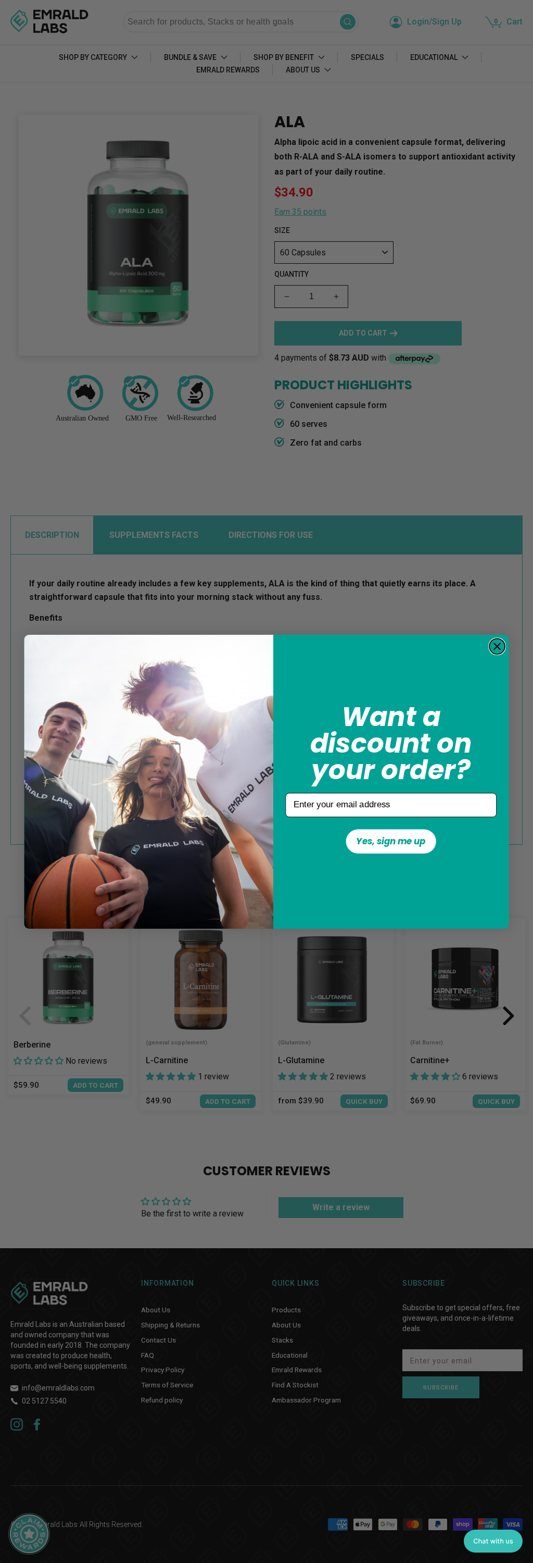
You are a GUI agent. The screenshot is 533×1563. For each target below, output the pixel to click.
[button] (493, 1541)
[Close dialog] (497, 646)
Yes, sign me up (390, 840)
